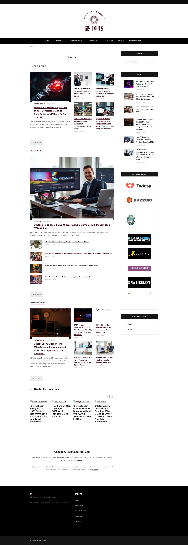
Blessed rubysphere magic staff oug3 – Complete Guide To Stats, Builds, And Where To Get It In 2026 (50, 112)
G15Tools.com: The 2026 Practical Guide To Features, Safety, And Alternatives (104, 361)
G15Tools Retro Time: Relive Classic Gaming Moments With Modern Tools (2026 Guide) (72, 226)
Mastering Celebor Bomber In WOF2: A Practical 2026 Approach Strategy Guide (105, 92)
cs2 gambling (128, 324)
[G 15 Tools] (94, 21)
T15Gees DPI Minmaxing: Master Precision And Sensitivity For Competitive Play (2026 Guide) (83, 124)
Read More (37, 142)
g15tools (81, 460)
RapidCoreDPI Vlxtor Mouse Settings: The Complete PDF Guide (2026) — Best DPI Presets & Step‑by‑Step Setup (105, 124)
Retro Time (93, 40)
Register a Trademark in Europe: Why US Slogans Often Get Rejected (145, 96)
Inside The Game (76, 40)
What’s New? (58, 40)
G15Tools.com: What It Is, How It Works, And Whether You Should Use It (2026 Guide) (83, 361)
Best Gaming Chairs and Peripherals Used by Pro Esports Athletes (145, 83)
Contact (121, 40)
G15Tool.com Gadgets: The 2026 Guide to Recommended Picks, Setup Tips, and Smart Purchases (50, 348)
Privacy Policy (79, 506)
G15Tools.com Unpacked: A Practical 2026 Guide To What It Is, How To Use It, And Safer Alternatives (83, 330)
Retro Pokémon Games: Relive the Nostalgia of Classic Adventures (69, 277)
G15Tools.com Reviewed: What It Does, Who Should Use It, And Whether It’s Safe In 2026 (82, 412)
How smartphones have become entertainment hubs (144, 109)
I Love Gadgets (107, 40)
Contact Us (78, 521)
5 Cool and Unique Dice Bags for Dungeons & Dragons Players (67, 242)
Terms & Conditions (81, 511)
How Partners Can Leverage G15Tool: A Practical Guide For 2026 (61, 410)
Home (47, 40)
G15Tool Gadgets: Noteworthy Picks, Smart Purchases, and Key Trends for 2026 (104, 328)
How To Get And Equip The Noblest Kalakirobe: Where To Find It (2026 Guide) (82, 92)
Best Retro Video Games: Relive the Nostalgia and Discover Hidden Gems (71, 265)
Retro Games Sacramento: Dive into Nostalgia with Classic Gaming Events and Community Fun (79, 253)
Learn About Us (135, 40)
